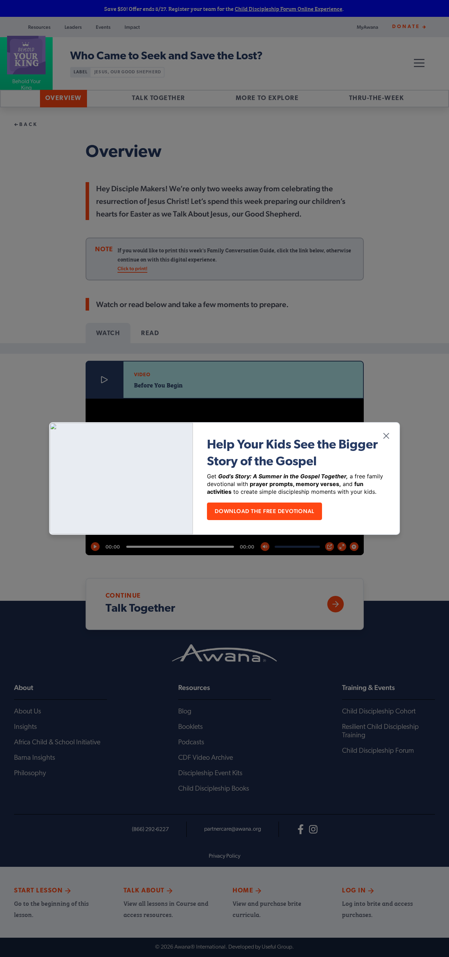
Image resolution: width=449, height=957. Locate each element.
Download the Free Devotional (264, 511)
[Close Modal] (386, 436)
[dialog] (224, 478)
